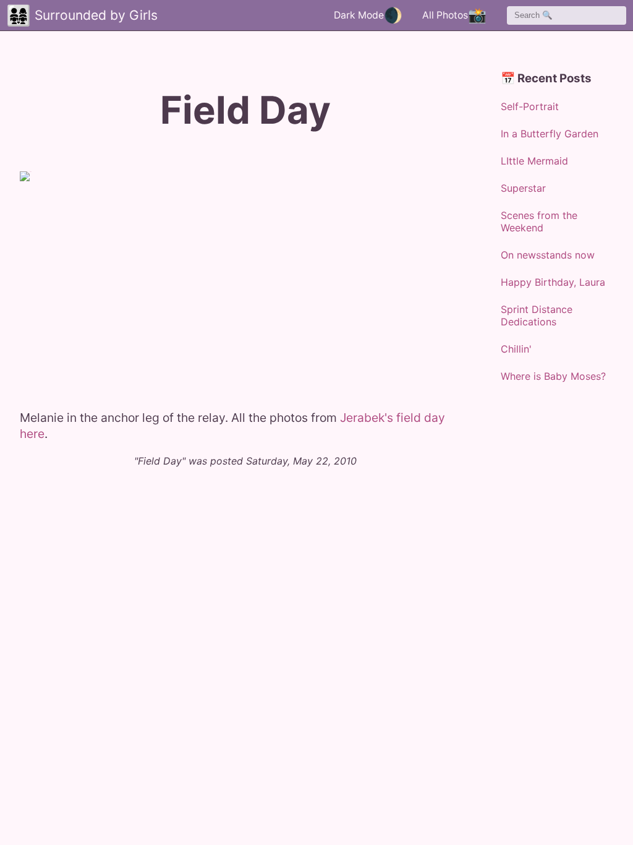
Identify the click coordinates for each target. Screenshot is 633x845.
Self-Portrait (530, 106)
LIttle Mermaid (534, 161)
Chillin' (516, 349)
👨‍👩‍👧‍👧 (18, 15)
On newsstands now (548, 255)
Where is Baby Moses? (553, 376)
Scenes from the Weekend (539, 221)
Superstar (523, 188)
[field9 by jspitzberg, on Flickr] (94, 282)
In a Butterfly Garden (549, 133)
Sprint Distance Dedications (536, 315)
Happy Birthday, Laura (553, 282)
